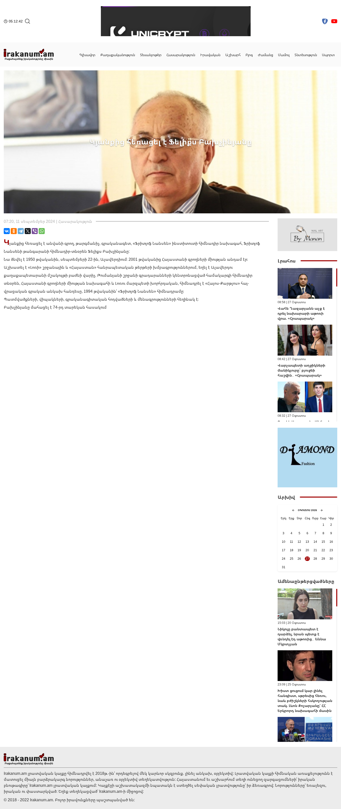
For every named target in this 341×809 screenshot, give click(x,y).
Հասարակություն (181, 54)
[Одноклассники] (14, 231)
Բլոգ (249, 54)
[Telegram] (21, 231)
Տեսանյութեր (151, 54)
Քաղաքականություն (117, 54)
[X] (28, 231)
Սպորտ (328, 54)
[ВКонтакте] (7, 231)
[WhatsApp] (42, 231)
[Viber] (35, 231)
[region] (307, 344)
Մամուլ (284, 54)
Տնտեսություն (306, 54)
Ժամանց (265, 54)
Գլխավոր (87, 54)
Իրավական (210, 54)
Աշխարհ (233, 54)
